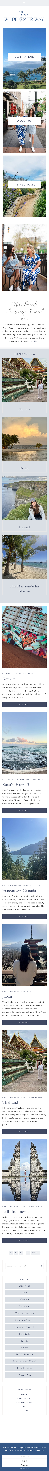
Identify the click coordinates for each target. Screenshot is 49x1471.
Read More (24, 704)
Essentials (24, 1333)
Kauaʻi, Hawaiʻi (15, 784)
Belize (24, 468)
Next (35, 1253)
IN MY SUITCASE (24, 184)
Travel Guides (24, 1368)
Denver (8, 678)
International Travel (19, 885)
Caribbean (24, 1306)
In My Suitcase (24, 1354)
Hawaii (29, 779)
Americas (6, 779)
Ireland (24, 527)
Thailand (24, 409)
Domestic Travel (18, 779)
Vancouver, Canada (19, 890)
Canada (5, 885)
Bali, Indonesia (15, 1211)
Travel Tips (24, 1375)
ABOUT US (24, 120)
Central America (24, 1313)
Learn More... (34, 341)
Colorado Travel (9, 673)
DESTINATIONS (24, 56)
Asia (4, 991)
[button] (24, 3)
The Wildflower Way (24, 16)
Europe (24, 1340)
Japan (7, 996)
